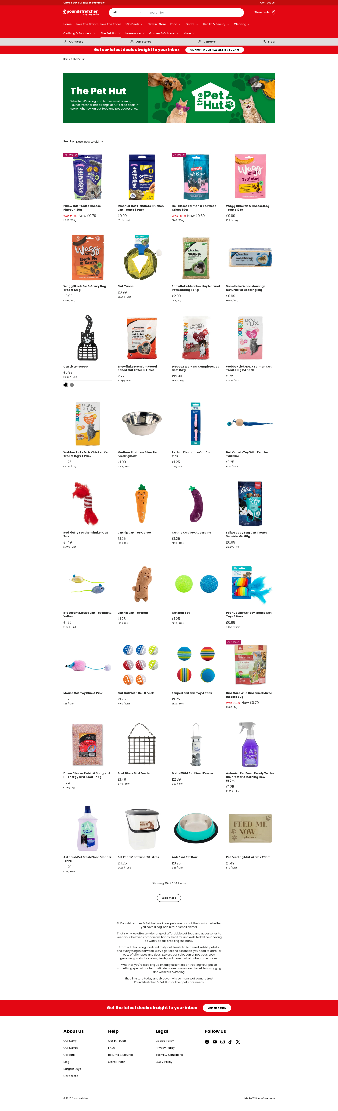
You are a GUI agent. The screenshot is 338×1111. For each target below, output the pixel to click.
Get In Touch (117, 1041)
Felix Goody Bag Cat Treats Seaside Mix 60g (246, 534)
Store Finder (116, 1062)
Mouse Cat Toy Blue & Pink (82, 693)
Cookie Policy (165, 1041)
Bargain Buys (72, 1069)
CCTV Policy (164, 1062)
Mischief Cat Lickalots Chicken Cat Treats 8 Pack (141, 208)
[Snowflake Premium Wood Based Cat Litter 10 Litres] (142, 338)
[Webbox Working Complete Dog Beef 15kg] (196, 338)
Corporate (70, 1076)
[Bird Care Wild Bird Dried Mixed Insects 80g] (250, 664)
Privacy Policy (165, 1048)
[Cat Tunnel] (142, 257)
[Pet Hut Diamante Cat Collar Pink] (196, 423)
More (187, 33)
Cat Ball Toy (181, 613)
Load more (169, 898)
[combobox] (176, 12)
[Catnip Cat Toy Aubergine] (196, 504)
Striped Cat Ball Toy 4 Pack (192, 693)
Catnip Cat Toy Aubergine (191, 533)
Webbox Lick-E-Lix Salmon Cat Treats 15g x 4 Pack (249, 368)
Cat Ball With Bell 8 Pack (136, 693)
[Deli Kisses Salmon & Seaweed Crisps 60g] (196, 177)
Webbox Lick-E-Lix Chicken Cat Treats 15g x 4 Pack (86, 454)
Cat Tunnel (126, 286)
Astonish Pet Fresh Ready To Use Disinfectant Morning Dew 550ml (250, 777)
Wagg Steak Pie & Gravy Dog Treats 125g (84, 288)
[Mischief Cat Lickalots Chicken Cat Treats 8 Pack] (142, 177)
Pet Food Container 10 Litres (138, 857)
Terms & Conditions (169, 1055)
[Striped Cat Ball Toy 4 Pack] (196, 664)
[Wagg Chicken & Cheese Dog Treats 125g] (250, 177)
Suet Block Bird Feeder (134, 773)
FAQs (111, 1048)
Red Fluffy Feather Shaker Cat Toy (85, 534)
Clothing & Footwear (77, 33)
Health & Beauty (214, 24)
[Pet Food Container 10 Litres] (142, 828)
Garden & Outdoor (162, 33)
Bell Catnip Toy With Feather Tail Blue (247, 454)
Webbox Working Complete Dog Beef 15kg (196, 368)
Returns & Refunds (120, 1055)
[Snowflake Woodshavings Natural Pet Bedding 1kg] (250, 257)
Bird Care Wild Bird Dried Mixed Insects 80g (249, 695)
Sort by (68, 141)
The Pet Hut (109, 33)
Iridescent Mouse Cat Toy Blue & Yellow (87, 614)
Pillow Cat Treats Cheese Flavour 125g (82, 208)
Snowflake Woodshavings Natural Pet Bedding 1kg (245, 288)
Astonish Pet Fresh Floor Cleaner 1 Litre (87, 859)
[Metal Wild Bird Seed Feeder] (196, 744)
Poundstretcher (80, 1098)
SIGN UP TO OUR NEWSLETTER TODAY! (214, 50)
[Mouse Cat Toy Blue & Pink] (87, 664)
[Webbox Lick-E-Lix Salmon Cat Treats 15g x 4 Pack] (250, 338)
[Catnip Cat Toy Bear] (142, 584)
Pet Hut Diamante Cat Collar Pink (193, 454)
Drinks (190, 24)
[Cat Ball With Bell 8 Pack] (142, 664)
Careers (209, 42)
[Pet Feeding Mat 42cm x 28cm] (250, 828)
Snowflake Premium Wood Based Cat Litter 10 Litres (137, 368)
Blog (271, 42)
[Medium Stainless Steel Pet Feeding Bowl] (142, 423)
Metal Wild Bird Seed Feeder (192, 773)
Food (173, 24)
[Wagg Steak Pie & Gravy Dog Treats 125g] (87, 257)
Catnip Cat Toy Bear (133, 613)
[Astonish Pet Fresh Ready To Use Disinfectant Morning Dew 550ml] (250, 744)
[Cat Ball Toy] (196, 584)
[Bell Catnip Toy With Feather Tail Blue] (250, 423)
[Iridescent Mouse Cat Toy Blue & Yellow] (87, 584)
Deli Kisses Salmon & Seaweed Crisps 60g (194, 208)
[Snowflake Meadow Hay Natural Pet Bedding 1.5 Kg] (196, 257)
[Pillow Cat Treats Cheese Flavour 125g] (87, 177)
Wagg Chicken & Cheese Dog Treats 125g (247, 208)
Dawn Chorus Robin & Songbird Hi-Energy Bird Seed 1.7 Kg (86, 775)
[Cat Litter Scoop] (87, 338)
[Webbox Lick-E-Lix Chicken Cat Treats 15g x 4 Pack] (87, 423)
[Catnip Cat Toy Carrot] (142, 504)
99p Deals (132, 24)
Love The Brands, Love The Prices (98, 24)
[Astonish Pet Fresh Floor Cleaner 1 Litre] (87, 828)
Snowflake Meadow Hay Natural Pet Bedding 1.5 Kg (196, 288)
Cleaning (240, 24)
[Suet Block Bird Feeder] (142, 744)
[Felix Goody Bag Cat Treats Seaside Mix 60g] (250, 504)
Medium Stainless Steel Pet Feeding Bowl (138, 454)
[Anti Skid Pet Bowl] (196, 828)
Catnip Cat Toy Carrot (134, 533)
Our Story (76, 42)
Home (67, 24)
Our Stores (143, 42)
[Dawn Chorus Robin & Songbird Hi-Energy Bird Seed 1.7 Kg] (87, 744)
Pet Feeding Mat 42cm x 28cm (248, 857)
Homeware (133, 33)
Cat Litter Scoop (75, 367)
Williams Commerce (263, 1098)
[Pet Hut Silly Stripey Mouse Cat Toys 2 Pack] (250, 584)
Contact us (267, 2)
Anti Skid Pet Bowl (185, 857)
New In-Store (157, 24)
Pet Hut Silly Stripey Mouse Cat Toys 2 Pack (249, 614)
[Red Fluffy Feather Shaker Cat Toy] (87, 504)
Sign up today (217, 1008)
